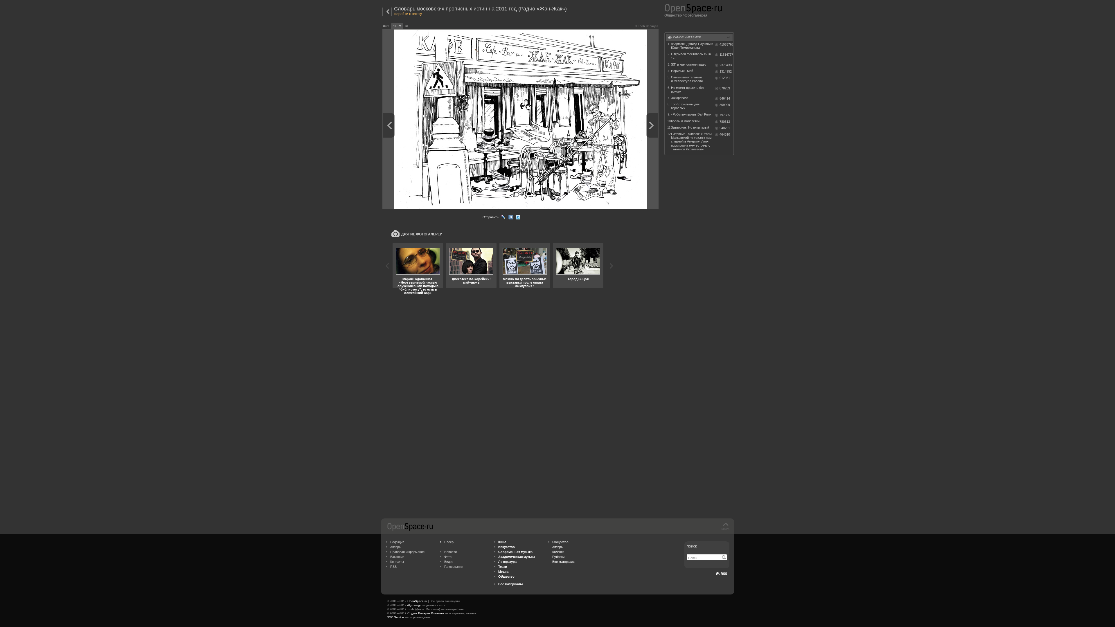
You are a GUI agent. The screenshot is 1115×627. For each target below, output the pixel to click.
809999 (725, 105)
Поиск (692, 546)
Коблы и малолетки (685, 121)
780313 (725, 121)
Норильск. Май (682, 71)
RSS (393, 566)
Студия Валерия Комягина (426, 613)
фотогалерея (695, 15)
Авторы (395, 547)
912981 (725, 78)
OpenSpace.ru (417, 601)
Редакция (397, 542)
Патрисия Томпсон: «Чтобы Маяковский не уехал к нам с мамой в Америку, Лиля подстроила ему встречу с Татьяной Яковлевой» (691, 141)
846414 (725, 98)
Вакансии (397, 556)
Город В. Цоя (578, 279)
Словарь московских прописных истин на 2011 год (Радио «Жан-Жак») (480, 9)
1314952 (726, 71)
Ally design (414, 605)
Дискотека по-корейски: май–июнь (471, 280)
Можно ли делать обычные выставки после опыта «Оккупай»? (524, 282)
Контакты (397, 561)
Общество (673, 15)
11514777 (726, 54)
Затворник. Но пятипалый (690, 127)
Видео (448, 561)
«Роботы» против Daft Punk (691, 114)
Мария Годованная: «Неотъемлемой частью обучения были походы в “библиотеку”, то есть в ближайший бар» (418, 286)
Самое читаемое (687, 37)
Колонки (558, 552)
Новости (450, 552)
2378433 (726, 65)
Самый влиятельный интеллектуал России (687, 79)
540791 (725, 128)
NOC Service (395, 617)
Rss (724, 573)
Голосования (453, 566)
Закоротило (679, 98)
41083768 (726, 44)
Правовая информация (407, 552)
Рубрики (558, 556)
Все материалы (563, 561)
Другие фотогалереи (422, 234)
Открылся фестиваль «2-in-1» (691, 56)
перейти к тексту (408, 14)
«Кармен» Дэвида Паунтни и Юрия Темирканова (692, 45)
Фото (448, 556)
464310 (725, 134)
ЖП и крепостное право (688, 64)
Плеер (449, 542)
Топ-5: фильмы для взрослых (685, 106)
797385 (725, 115)
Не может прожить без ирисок (687, 89)
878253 (725, 88)
